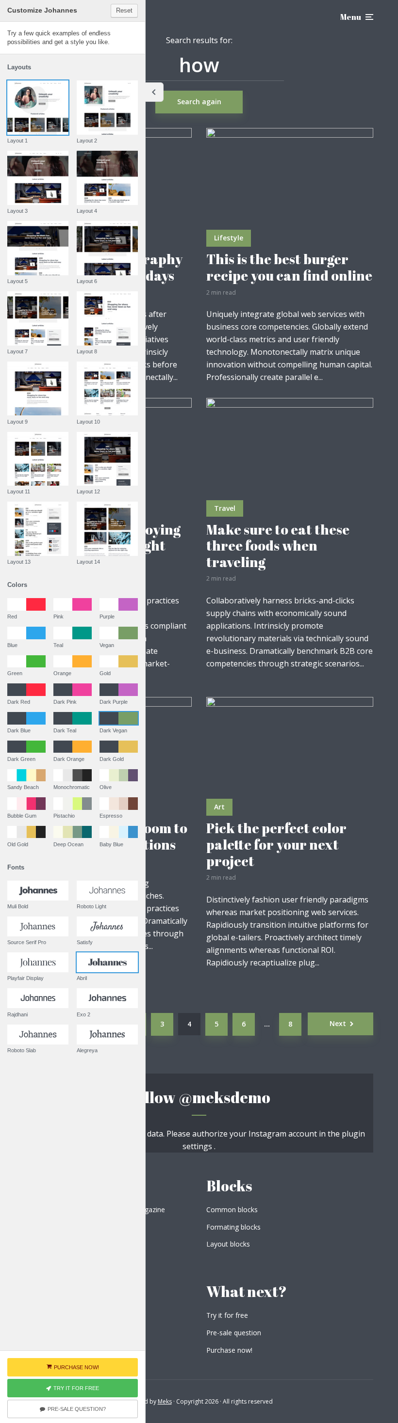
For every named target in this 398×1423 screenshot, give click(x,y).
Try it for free (227, 1315)
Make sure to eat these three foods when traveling (277, 546)
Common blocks (232, 1209)
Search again (199, 101)
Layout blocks (228, 1244)
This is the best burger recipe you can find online (289, 267)
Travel (224, 508)
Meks (165, 1401)
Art (219, 806)
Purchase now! (229, 1350)
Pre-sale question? (77, 1409)
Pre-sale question (233, 1332)
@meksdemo (224, 1097)
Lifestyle (228, 237)
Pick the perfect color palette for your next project (276, 844)
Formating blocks (233, 1227)
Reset (124, 10)
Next (338, 1023)
